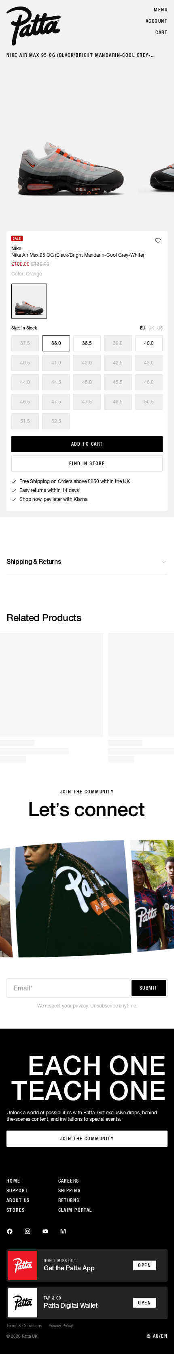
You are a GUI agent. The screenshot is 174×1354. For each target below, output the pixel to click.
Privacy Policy (61, 1325)
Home (13, 1181)
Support (17, 1191)
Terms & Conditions (24, 1325)
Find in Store (87, 463)
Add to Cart (87, 444)
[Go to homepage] (33, 25)
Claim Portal (75, 1210)
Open (144, 1265)
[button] (25, 343)
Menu (161, 10)
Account (157, 21)
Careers (68, 1181)
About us (18, 1200)
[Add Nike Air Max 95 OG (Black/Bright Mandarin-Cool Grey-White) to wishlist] (158, 240)
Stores (15, 1210)
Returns (69, 1200)
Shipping (69, 1191)
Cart (161, 32)
